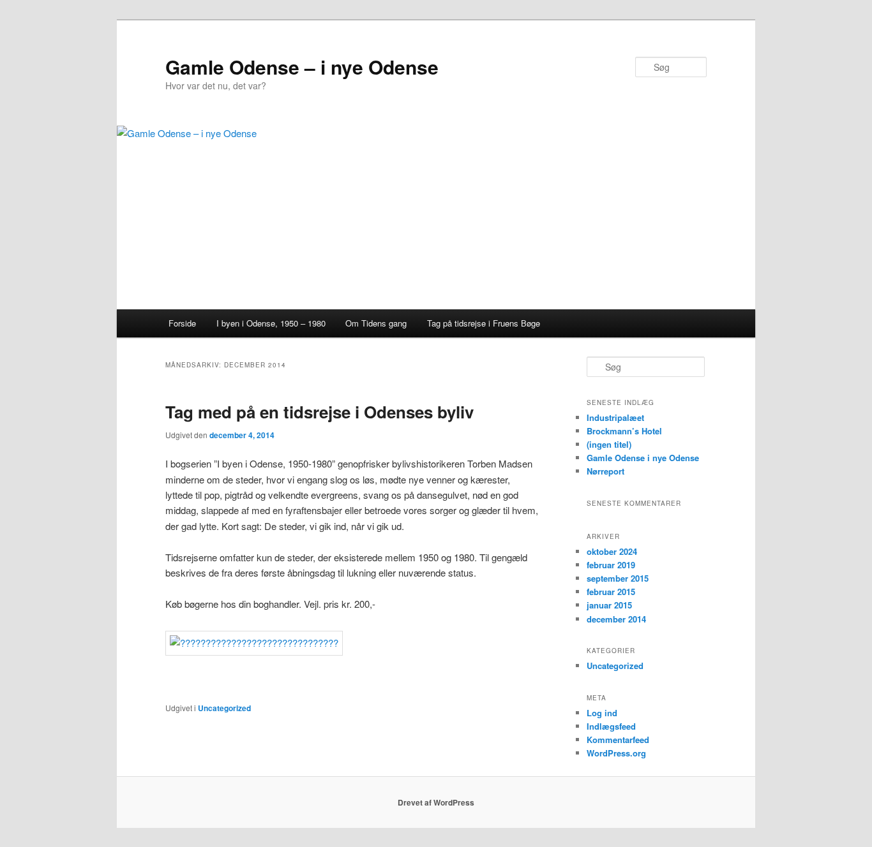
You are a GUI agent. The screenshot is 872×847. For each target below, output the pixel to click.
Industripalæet (615, 417)
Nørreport (605, 471)
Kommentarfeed (618, 739)
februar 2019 (611, 565)
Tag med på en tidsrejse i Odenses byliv (319, 412)
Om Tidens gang (376, 323)
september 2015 (618, 578)
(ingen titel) (609, 444)
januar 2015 (609, 605)
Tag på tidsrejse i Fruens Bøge (483, 323)
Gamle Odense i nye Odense (643, 458)
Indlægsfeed (611, 726)
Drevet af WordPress (436, 802)
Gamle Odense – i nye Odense (302, 66)
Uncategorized (224, 708)
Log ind (602, 713)
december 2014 (616, 619)
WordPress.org (616, 753)
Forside (182, 323)
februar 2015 (611, 592)
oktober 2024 (612, 551)
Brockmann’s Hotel (624, 431)
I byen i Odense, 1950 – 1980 (271, 323)
